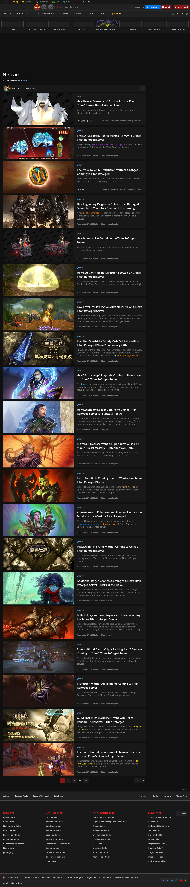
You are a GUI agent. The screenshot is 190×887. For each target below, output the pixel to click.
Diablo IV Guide (155, 813)
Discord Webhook (46, 14)
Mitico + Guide (10, 830)
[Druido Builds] (154, 839)
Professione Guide (11, 835)
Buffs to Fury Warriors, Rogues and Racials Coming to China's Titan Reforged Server (108, 617)
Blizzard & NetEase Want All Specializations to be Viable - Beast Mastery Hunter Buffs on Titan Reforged (108, 446)
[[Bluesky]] (172, 880)
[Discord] (163, 880)
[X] (167, 880)
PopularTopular (136, 121)
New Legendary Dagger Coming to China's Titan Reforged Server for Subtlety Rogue (106, 412)
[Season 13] (153, 821)
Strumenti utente (30, 877)
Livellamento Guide (12, 826)
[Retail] (29, 2)
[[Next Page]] (142, 88)
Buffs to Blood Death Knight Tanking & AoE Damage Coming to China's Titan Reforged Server (109, 651)
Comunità (103, 14)
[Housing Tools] (21, 796)
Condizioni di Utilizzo (12, 883)
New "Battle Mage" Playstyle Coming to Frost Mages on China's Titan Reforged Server (109, 377)
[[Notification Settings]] (178, 14)
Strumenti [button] (78, 14)
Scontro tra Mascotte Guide (59, 843)
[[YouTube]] (181, 880)
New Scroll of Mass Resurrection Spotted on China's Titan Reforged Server (109, 275)
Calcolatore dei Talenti (14, 843)
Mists (68, 2)
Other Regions (85, 121)
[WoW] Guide (9, 813)
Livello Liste (8, 848)
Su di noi (46, 877)
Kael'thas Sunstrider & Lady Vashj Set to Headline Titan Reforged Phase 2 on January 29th (108, 343)
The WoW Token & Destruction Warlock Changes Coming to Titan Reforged (107, 172)
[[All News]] (6, 1)
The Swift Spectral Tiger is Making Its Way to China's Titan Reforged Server (109, 138)
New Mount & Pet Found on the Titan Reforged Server (106, 240)
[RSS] (185, 880)
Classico (44, 2)
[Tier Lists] (51, 861)
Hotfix (81, 189)
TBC (57, 2)
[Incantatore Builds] (157, 857)
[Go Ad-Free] (118, 14)
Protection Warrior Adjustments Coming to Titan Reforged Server (107, 686)
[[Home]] (17, 7)
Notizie (7, 14)
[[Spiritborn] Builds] (157, 861)
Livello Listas (154, 830)
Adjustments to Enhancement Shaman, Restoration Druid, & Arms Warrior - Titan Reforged (109, 514)
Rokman (109, 601)
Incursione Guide (11, 839)
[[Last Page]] (142, 780)
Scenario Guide (52, 848)
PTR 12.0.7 (51, 7)
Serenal (109, 635)
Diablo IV (89, 2)
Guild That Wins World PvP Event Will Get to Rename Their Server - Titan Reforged (105, 720)
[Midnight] (8, 852)
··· (76, 2)
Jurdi (107, 429)
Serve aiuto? (13, 877)
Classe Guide (9, 817)
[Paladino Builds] (155, 848)
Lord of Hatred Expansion (159, 817)
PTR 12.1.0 (43, 7)
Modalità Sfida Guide (55, 852)
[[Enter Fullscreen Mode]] (173, 14)
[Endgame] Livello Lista (158, 826)
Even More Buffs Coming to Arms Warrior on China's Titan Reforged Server (109, 480)
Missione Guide (53, 835)
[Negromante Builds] (157, 843)
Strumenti (143, 796)
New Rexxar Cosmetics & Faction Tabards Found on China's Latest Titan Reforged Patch (109, 103)
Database (63, 14)
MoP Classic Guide (55, 813)
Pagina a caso (93, 877)
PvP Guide (97, 843)
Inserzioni (57, 877)
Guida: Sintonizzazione (103, 817)
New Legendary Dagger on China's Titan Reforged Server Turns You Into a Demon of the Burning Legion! (108, 206)
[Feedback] (182, 14)
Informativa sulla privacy (126, 877)
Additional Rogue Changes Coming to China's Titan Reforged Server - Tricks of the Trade (109, 583)
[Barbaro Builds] (155, 835)
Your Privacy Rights (74, 877)
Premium (107, 877)
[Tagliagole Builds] (156, 852)
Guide (90, 14)
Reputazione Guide (54, 839)
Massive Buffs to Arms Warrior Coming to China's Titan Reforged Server (107, 549)
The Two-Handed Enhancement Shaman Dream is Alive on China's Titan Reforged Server (108, 754)
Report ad (184, 789)
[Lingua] (187, 14)
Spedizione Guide (54, 826)
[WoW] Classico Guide (103, 813)
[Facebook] (176, 880)
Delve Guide (8, 821)
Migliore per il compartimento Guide (110, 821)
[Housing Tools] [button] (24, 14)
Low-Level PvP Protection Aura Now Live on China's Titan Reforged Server (109, 309)
